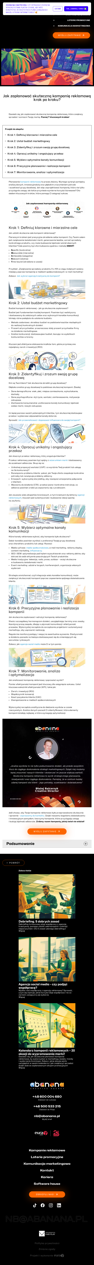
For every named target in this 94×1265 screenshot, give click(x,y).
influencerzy (36, 551)
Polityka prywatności (47, 1243)
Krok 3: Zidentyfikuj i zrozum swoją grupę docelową (38, 147)
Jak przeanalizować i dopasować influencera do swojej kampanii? (49, 420)
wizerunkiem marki (58, 460)
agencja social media (30, 644)
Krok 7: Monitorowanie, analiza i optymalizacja (35, 172)
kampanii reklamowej (30, 182)
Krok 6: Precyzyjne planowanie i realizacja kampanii (38, 166)
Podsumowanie (20, 843)
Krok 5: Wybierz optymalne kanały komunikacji (35, 159)
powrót (14, 863)
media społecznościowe (37, 548)
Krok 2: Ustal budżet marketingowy (28, 141)
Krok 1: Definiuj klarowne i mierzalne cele (32, 134)
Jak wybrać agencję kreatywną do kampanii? (38, 276)
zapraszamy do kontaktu (32, 816)
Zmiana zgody (47, 1249)
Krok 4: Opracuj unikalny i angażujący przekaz (35, 153)
